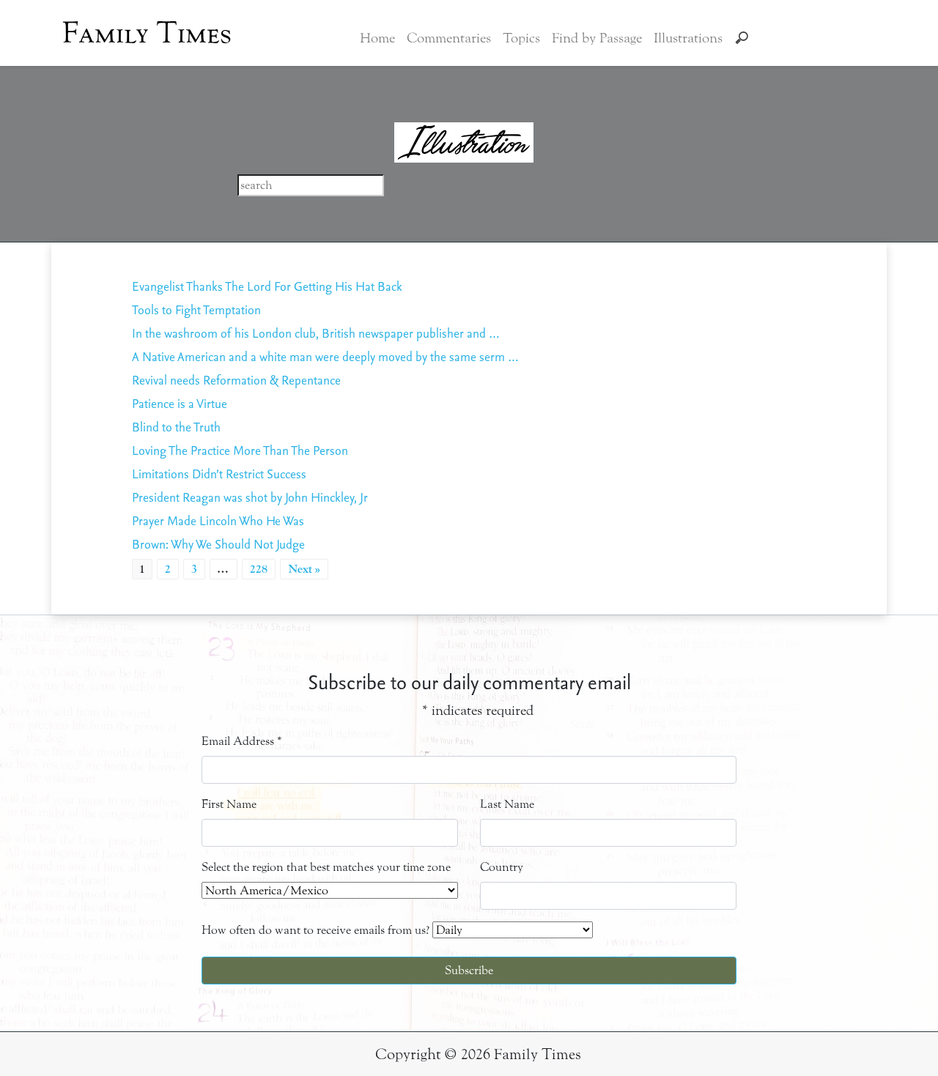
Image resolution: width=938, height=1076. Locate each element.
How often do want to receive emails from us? (315, 930)
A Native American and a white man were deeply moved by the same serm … (325, 356)
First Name (229, 804)
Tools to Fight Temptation (196, 309)
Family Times (147, 33)
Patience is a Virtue (179, 403)
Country (501, 867)
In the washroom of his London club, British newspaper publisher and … (316, 333)
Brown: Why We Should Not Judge (218, 544)
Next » (304, 569)
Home (377, 38)
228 (258, 569)
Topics (521, 38)
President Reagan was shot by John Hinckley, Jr (250, 497)
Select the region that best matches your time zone (326, 867)
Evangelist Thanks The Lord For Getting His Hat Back (267, 286)
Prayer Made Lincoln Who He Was (218, 520)
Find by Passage (597, 38)
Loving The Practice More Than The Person (240, 450)
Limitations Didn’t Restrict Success (219, 473)
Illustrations (688, 38)
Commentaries (449, 38)
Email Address (242, 741)
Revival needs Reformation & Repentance (236, 380)
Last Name (507, 804)
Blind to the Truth (176, 427)
